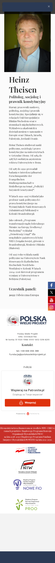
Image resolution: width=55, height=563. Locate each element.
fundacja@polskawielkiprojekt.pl (27, 354)
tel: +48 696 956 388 (27, 350)
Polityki (27, 367)
